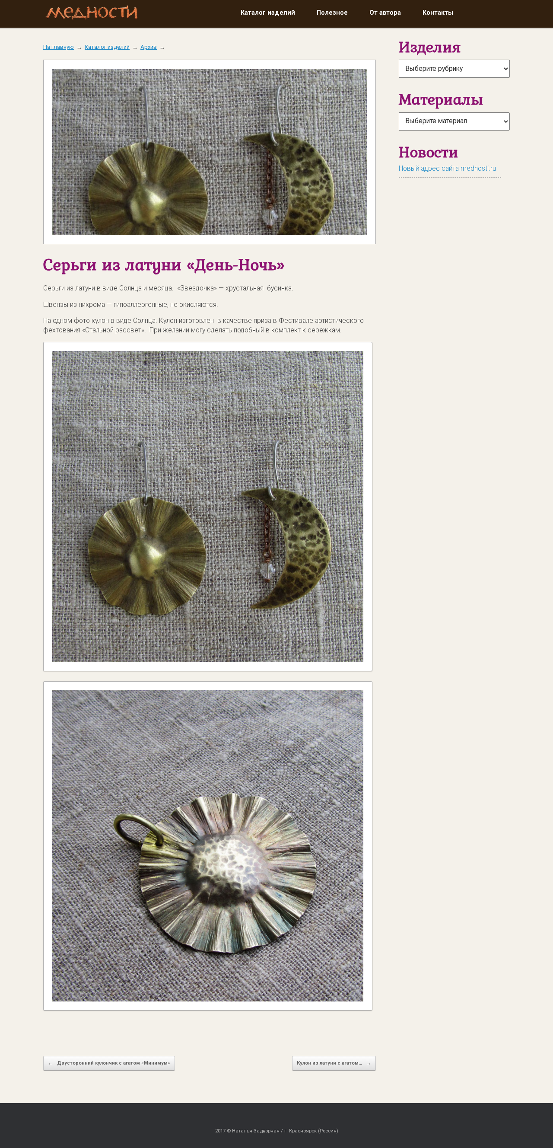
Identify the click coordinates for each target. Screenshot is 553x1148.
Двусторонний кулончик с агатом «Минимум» (109, 1063)
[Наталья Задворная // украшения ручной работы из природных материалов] (91, 14)
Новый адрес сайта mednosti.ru (447, 168)
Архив (148, 47)
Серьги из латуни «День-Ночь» (163, 264)
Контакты (438, 12)
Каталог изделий (268, 12)
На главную (58, 47)
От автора (385, 12)
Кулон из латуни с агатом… (334, 1063)
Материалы (441, 99)
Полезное (332, 12)
